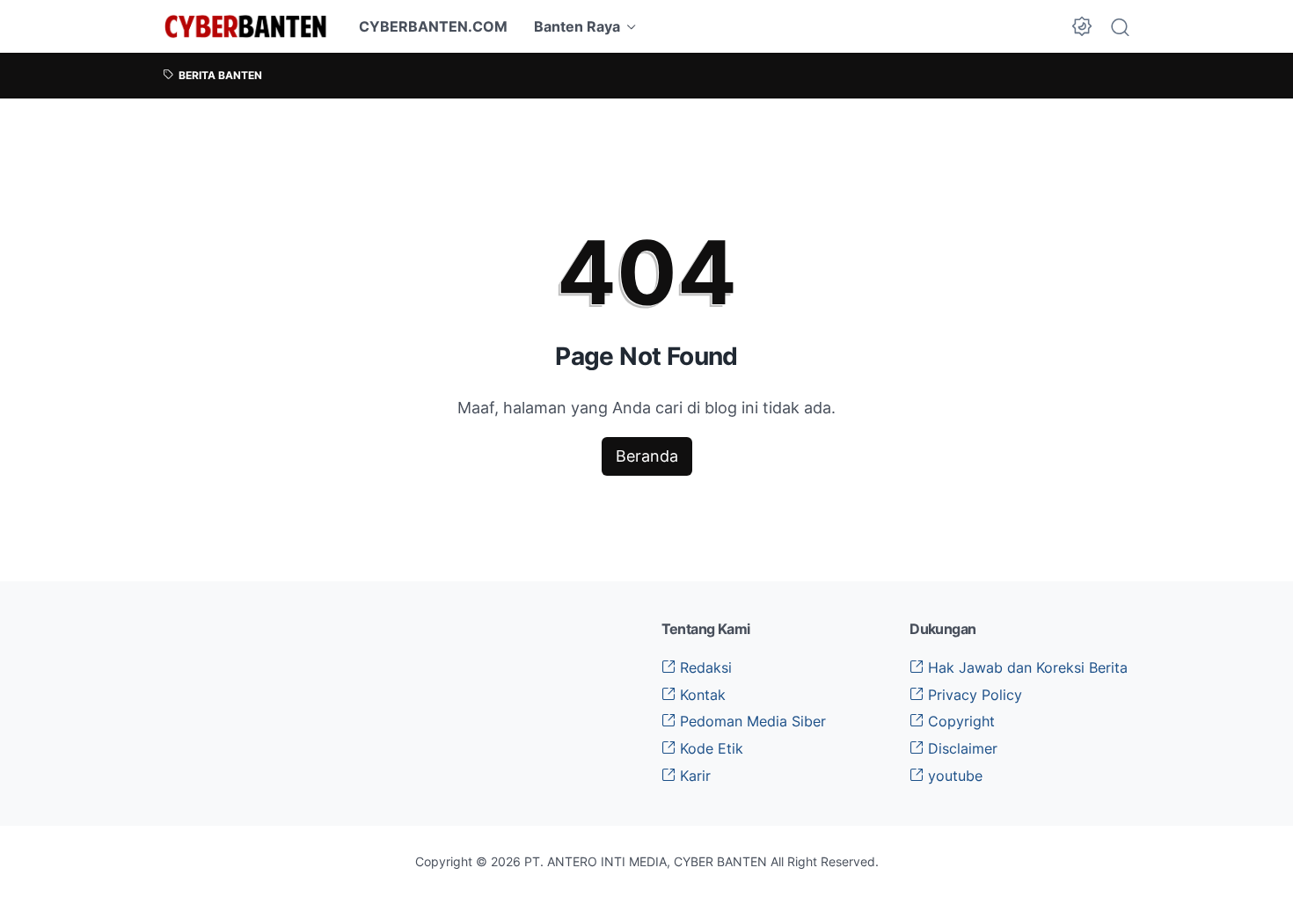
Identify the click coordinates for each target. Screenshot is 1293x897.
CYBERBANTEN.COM (433, 26)
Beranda (647, 456)
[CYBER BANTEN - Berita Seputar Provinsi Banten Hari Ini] (245, 26)
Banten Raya (577, 26)
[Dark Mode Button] (1081, 26)
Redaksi (704, 667)
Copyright (959, 721)
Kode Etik (709, 748)
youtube (953, 775)
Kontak (701, 695)
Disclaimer (960, 748)
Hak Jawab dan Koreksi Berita (1026, 667)
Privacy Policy (973, 695)
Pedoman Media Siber (751, 721)
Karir (693, 775)
